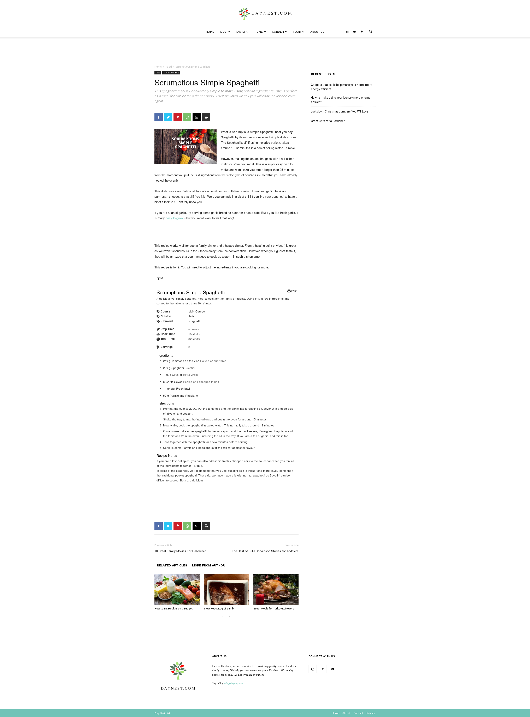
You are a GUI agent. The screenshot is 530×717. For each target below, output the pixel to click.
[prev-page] (222, 616)
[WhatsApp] (187, 117)
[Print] (206, 117)
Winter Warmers (171, 72)
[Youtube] (333, 669)
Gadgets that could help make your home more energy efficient (341, 87)
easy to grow (174, 218)
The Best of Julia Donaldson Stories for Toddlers (265, 551)
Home (210, 31)
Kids (223, 31)
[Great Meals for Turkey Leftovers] (276, 589)
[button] (371, 32)
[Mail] (354, 32)
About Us (317, 31)
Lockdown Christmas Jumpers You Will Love (339, 111)
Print (293, 290)
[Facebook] (158, 117)
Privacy (371, 713)
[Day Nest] (265, 13)
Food (297, 31)
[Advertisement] (226, 232)
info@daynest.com (233, 683)
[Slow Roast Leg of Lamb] (226, 589)
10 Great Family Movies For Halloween (180, 551)
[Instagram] (347, 32)
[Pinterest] (361, 32)
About (346, 713)
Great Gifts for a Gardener (328, 121)
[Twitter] (168, 117)
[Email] (197, 117)
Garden (278, 31)
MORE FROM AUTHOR (208, 565)
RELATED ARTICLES (172, 565)
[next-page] (229, 616)
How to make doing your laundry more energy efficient (340, 100)
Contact (358, 713)
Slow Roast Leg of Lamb (219, 608)
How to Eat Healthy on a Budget (173, 608)
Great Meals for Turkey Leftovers (273, 608)
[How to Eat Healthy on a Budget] (177, 589)
